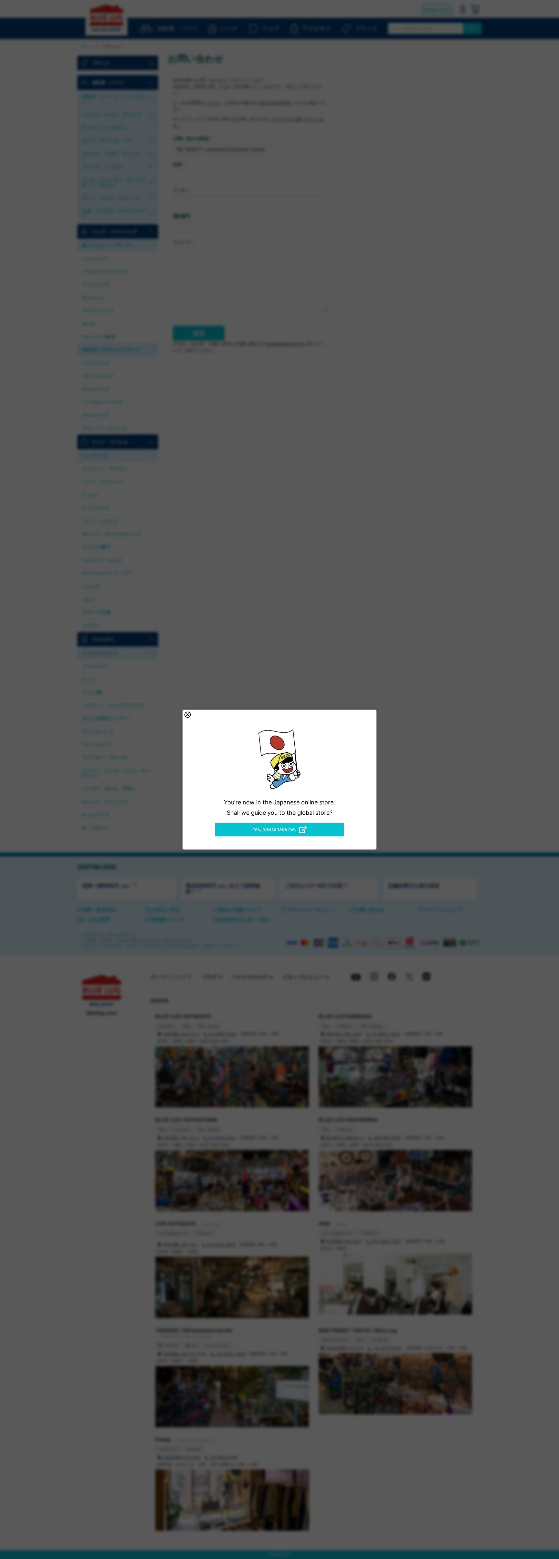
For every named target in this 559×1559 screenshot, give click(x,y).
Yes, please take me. (274, 829)
